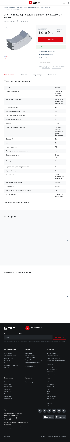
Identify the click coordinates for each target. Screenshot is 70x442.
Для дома (7, 360)
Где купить (28, 378)
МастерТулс (7, 384)
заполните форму (56, 67)
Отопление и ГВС (30, 366)
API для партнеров (52, 369)
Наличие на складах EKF (48, 51)
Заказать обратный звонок (37, 329)
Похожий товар (9, 278)
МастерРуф (7, 396)
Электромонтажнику (10, 355)
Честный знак (50, 398)
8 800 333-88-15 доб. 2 (53, 66)
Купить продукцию (30, 382)
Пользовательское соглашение (13, 413)
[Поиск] (68, 3)
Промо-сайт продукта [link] (47, 57)
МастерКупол (8, 389)
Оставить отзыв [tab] (53, 75)
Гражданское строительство (12, 365)
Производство (50, 384)
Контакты (49, 403)
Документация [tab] (37, 75)
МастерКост (7, 382)
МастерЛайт (7, 393)
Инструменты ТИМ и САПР (54, 358)
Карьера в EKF (51, 386)
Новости (49, 389)
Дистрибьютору (8, 358)
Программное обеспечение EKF (56, 360)
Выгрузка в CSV (51, 371)
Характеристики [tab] (9, 75)
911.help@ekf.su (46, 67)
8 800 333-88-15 (36, 327)
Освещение (28, 353)
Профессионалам (10, 349)
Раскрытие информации (11, 415)
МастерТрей (7, 391)
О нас (48, 378)
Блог (48, 405)
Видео (48, 391)
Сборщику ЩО (8, 353)
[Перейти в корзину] (64, 2)
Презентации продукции (53, 355)
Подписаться (59, 337)
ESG (48, 393)
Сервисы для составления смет (55, 367)
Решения (28, 349)
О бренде (49, 382)
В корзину (18, 256)
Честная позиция (51, 396)
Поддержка (50, 349)
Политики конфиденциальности (30, 342)
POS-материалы (51, 353)
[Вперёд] (67, 240)
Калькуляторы (8, 378)
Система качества (52, 401)
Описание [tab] (24, 75)
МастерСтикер (8, 398)
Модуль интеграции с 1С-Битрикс (56, 374)
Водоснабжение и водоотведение (34, 360)
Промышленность (9, 363)
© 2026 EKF (7, 436)
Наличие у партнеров (47, 54)
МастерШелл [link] (8, 386)
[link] (40, 411)
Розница (6, 367)
